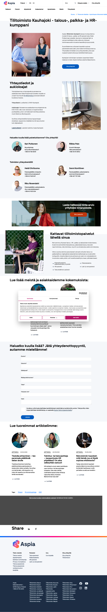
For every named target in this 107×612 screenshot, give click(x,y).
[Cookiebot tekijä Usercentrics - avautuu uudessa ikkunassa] (80, 293)
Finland (22, 3)
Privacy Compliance (19, 562)
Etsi (66, 3)
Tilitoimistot (66, 557)
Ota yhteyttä (96, 3)
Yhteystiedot (71, 9)
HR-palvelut (58, 266)
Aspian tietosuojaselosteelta (63, 410)
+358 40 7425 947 (30, 176)
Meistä (61, 9)
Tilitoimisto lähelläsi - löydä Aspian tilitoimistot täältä (92, 14)
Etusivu (73, 14)
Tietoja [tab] (77, 298)
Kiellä (31, 317)
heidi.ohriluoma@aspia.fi (32, 174)
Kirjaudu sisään (82, 3)
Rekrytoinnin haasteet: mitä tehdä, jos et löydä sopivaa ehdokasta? (87, 458)
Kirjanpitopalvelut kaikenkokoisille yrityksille (62, 263)
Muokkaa (52, 317)
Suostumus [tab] (30, 298)
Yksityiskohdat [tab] (53, 298)
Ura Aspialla (49, 555)
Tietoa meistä (17, 555)
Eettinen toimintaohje (19, 560)
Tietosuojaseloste (18, 564)
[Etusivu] (9, 3)
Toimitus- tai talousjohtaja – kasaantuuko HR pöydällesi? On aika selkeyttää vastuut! (56, 459)
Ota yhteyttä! (70, 66)
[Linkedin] (28, 529)
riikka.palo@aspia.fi (75, 149)
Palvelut (17, 9)
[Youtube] (86, 584)
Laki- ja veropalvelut (88, 266)
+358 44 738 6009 (30, 152)
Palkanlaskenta (86, 263)
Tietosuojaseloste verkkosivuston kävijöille (18, 568)
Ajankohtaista (51, 9)
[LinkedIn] (86, 588)
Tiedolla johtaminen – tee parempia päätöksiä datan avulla (23, 458)
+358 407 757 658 (74, 176)
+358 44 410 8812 (74, 152)
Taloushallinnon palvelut (62, 270)
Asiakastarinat (39, 9)
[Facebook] (35, 529)
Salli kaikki (76, 317)
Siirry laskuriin (78, 214)
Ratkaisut (8, 9)
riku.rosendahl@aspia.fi (32, 189)
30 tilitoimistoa (28, 96)
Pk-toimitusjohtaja (30, 492)
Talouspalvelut (34, 555)
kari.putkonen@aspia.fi (32, 149)
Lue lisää (35, 334)
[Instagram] (80, 588)
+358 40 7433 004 (30, 191)
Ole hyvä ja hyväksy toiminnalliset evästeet (42, 498)
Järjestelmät (27, 9)
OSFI (40, 492)
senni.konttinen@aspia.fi (76, 174)
